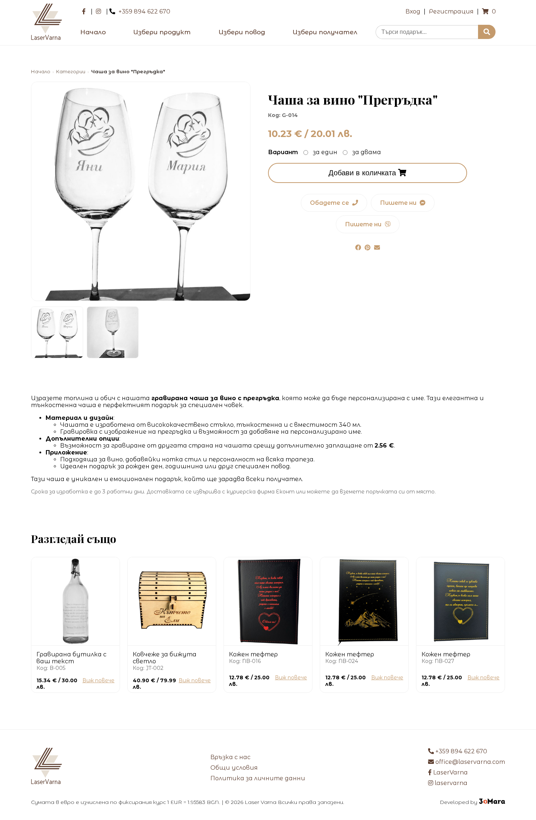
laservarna (450, 783)
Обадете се (330, 202)
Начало (93, 32)
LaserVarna (450, 772)
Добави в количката (363, 173)
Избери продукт (162, 32)
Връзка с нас (230, 757)
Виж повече (98, 680)
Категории (70, 71)
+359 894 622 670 (144, 11)
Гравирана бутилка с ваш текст (71, 658)
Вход (412, 11)
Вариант (283, 152)
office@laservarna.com (469, 761)
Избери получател (324, 32)
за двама (366, 152)
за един (325, 152)
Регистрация (451, 11)
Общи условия (234, 767)
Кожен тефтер (253, 654)
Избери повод (241, 32)
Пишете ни (399, 202)
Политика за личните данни (257, 778)
